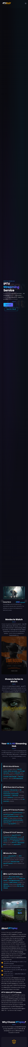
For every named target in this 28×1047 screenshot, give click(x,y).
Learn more (8, 304)
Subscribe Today (11, 309)
